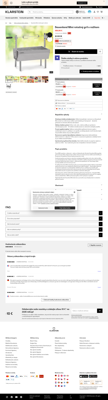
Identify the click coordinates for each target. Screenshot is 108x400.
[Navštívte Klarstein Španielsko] (56, 379)
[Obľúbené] (98, 12)
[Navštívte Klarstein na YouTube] (16, 397)
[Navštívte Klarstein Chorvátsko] (56, 382)
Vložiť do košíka (77, 52)
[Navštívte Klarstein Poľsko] (67, 379)
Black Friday (33, 341)
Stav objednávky (59, 345)
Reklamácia (58, 348)
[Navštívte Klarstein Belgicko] (67, 382)
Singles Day (33, 343)
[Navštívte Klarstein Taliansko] (67, 376)
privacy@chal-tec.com (93, 317)
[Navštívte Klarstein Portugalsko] (59, 386)
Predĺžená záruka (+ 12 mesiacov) (72, 66)
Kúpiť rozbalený (61, 81)
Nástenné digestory (11, 362)
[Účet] (94, 12)
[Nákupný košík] (101, 12)
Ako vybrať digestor (35, 352)
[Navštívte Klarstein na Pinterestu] (21, 397)
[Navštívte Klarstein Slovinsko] (62, 386)
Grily (10, 23)
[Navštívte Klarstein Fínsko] (64, 382)
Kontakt (100, 7)
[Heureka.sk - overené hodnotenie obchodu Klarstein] (89, 11)
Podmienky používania (84, 388)
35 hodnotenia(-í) (59, 38)
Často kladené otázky (87, 7)
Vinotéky (8, 341)
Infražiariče (9, 352)
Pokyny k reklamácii (60, 352)
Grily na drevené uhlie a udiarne (21, 23)
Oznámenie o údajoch (85, 345)
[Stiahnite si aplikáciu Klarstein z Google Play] (93, 376)
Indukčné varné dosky (11, 364)
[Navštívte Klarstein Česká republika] (62, 379)
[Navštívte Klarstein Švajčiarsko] (62, 376)
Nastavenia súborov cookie (87, 348)
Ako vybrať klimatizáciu (36, 357)
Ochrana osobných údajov (76, 315)
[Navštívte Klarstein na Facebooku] (11, 397)
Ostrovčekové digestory (12, 348)
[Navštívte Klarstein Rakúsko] (59, 376)
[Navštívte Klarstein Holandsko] (56, 386)
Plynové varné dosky (11, 367)
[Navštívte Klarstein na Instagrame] (7, 397)
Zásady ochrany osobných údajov (90, 387)
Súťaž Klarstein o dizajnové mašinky (89, 343)
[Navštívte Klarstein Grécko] (64, 386)
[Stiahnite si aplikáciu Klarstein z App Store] (84, 376)
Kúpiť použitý (60, 89)
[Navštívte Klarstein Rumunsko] (59, 382)
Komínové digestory (11, 350)
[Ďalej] (104, 18)
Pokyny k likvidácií (85, 341)
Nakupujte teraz (82, 3)
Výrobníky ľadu (10, 355)
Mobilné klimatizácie (11, 343)
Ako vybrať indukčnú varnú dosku (39, 354)
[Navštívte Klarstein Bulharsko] (62, 382)
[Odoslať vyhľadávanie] (29, 12)
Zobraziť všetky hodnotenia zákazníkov (56, 299)
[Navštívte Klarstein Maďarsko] (64, 379)
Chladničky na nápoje (11, 357)
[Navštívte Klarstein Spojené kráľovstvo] (59, 379)
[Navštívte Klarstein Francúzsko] (64, 376)
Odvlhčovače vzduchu (11, 345)
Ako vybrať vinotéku (35, 349)
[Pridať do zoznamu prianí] (100, 51)
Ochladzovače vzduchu (12, 360)
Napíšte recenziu (95, 245)
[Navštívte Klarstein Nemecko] (56, 376)
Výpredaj (97, 18)
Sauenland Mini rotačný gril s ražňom (39, 23)
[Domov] (7, 23)
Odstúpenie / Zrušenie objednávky (64, 350)
